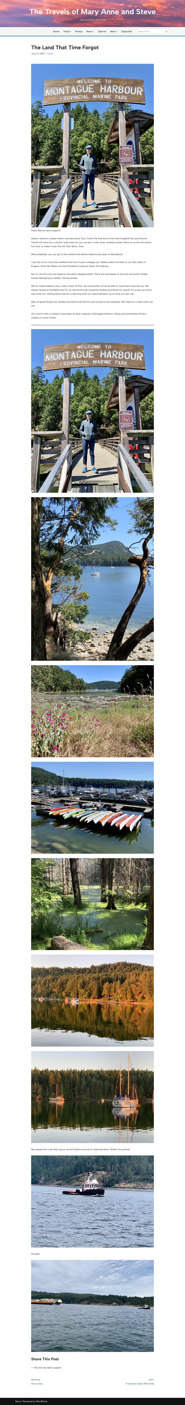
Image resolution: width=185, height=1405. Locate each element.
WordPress (41, 1401)
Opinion (102, 31)
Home (56, 31)
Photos (79, 31)
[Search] (167, 31)
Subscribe (126, 31)
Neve (18, 1401)
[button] (71, 31)
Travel (50, 53)
